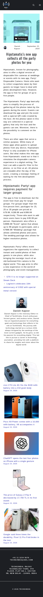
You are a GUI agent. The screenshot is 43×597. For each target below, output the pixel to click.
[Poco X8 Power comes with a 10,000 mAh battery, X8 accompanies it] (21, 417)
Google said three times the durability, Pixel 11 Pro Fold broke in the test (21, 537)
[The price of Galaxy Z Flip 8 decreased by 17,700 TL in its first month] (21, 490)
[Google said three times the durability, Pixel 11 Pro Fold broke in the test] (21, 530)
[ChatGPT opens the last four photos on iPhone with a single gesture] (21, 453)
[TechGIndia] (6, 5)
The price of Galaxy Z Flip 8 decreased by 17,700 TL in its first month (20, 498)
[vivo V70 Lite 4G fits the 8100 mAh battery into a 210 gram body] (21, 380)
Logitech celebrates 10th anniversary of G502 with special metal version (19, 287)
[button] (33, 5)
